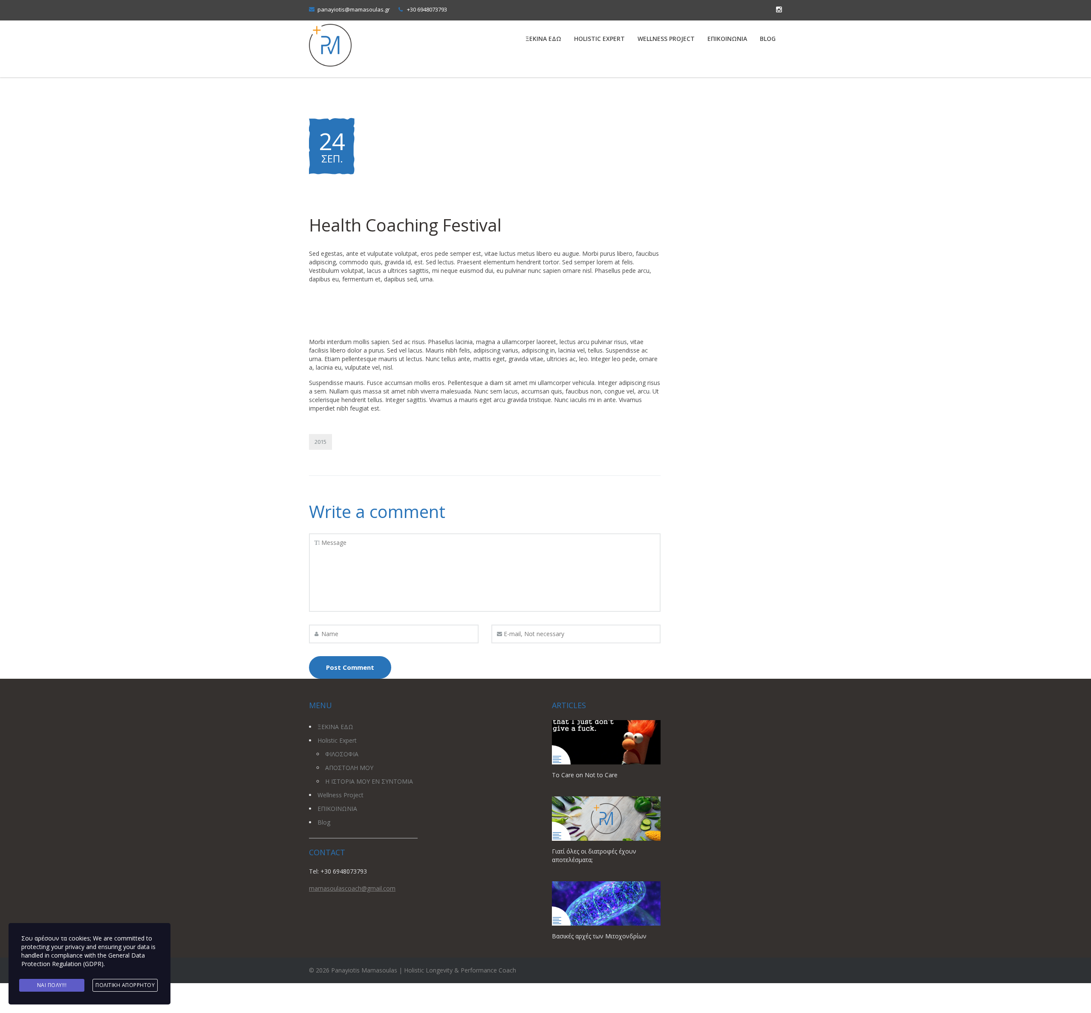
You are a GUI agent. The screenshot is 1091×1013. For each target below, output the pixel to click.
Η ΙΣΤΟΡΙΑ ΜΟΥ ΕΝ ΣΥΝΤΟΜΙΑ (369, 781)
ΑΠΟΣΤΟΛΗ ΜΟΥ (349, 768)
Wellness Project (666, 39)
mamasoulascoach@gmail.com (352, 888)
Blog (768, 39)
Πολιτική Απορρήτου (125, 985)
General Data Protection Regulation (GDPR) (83, 959)
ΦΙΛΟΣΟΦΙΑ (341, 754)
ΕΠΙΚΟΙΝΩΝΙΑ (727, 39)
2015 (320, 442)
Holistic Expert (599, 39)
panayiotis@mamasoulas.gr (353, 9)
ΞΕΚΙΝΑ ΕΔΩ (543, 39)
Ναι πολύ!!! (52, 985)
